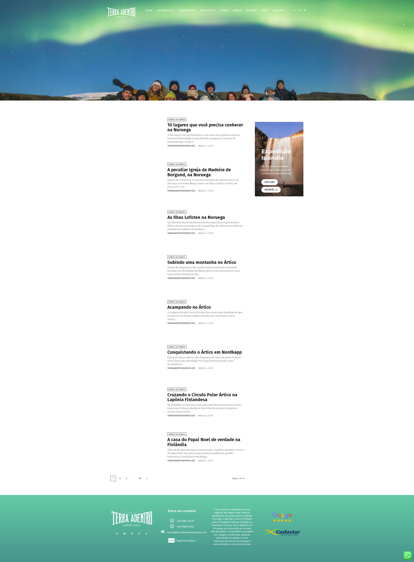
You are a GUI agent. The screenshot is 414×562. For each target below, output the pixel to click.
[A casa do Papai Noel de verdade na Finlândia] (137, 447)
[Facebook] (139, 533)
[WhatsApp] (294, 10)
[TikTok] (146, 533)
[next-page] (147, 478)
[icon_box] (182, 520)
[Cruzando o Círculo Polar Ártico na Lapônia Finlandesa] (137, 402)
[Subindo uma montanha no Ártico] (137, 267)
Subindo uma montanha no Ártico (201, 262)
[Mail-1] (305, 10)
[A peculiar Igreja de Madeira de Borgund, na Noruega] (137, 177)
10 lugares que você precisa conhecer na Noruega (205, 127)
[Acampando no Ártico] (137, 312)
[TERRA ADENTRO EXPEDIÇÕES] (121, 10)
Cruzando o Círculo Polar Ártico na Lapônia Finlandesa (202, 397)
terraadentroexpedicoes (181, 146)
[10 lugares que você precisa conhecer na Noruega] (137, 132)
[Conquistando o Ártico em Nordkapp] (137, 357)
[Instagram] (300, 10)
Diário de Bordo (177, 120)
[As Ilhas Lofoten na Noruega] (137, 222)
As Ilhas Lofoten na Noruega (196, 217)
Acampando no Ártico (189, 307)
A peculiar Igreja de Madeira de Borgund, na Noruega (199, 172)
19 (140, 478)
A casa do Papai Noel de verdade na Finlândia (203, 442)
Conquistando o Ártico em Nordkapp (204, 352)
